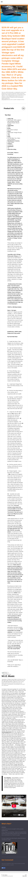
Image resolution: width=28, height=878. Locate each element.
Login (26, 874)
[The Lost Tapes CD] (9, 848)
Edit (23, 108)
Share (4, 867)
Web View (25, 875)
